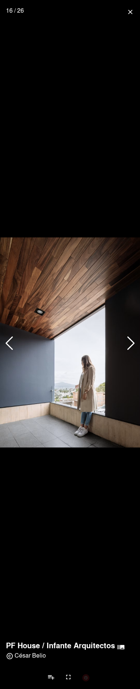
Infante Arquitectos (81, 645)
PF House (23, 645)
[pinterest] (86, 677)
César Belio (30, 655)
